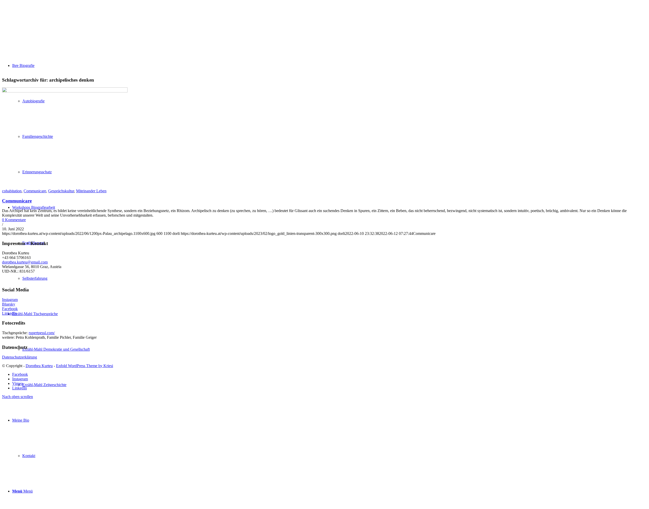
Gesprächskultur (61, 191)
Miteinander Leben (91, 191)
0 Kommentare (14, 220)
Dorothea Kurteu (39, 366)
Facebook (10, 309)
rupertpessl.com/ (42, 333)
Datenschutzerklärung (19, 357)
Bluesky (8, 304)
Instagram (10, 299)
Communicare (35, 191)
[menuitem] (329, 438)
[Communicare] (65, 91)
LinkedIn (9, 313)
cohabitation (12, 191)
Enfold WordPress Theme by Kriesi (84, 366)
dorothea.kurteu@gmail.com (25, 262)
